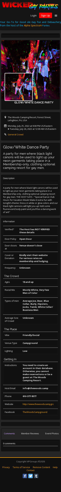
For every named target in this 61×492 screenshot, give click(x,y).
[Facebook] (25, 476)
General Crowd (15, 134)
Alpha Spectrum (33, 25)
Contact (30, 470)
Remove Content (41, 467)
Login (33, 15)
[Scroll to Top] (53, 476)
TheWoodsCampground (35, 412)
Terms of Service (21, 467)
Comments (9, 433)
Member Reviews (30, 433)
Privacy (6, 467)
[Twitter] (30, 476)
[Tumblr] (36, 476)
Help (55, 467)
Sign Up (45, 15)
